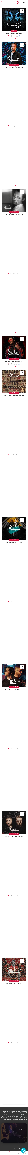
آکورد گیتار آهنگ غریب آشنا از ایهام (14, 214)
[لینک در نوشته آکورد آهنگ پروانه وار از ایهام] (14, 19)
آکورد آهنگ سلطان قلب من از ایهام (14, 689)
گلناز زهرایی (15, 126)
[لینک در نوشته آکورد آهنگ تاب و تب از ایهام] (14, 969)
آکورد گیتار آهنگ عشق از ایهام (14, 542)
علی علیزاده (15, 364)
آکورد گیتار (14, 30)
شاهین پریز (15, 455)
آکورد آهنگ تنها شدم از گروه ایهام (14, 837)
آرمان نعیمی (15, 36)
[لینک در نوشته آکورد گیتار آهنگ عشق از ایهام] (14, 528)
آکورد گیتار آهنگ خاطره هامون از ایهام (14, 395)
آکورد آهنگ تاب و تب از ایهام (14, 984)
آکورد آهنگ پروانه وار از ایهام (14, 33)
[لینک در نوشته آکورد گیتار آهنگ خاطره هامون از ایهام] (14, 381)
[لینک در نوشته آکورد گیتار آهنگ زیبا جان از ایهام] (14, 347)
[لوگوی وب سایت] (14, 2)
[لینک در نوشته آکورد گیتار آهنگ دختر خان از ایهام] (14, 53)
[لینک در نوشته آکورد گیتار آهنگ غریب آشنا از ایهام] (14, 200)
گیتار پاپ (12, 64)
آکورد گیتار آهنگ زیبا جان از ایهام (14, 361)
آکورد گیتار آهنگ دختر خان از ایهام (14, 67)
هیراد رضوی (15, 274)
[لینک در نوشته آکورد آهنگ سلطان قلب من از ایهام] (14, 675)
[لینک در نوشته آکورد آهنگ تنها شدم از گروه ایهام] (14, 822)
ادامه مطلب (14, 39)
